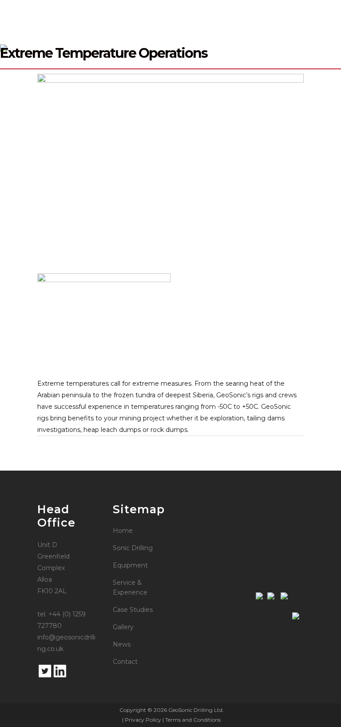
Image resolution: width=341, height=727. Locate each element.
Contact (125, 662)
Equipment (130, 565)
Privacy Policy (143, 719)
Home (123, 531)
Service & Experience (130, 587)
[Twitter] (44, 676)
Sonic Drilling (133, 548)
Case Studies (133, 610)
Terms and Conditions (193, 719)
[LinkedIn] (59, 676)
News (122, 644)
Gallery (123, 627)
